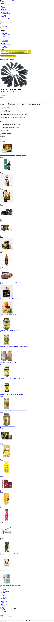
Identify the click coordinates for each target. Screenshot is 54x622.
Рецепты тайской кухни (5, 601)
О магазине (3, 595)
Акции (3, 600)
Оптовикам (3, 598)
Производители (4, 597)
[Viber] (5, 95)
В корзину (1, 97)
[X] (4, 95)
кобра (3, 133)
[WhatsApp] (6, 95)
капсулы (8, 133)
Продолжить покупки (27, 620)
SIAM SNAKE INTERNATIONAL (12, 91)
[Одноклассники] (2, 95)
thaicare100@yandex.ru (13, 0)
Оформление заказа (3, 621)
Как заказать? (4, 589)
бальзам (5, 133)
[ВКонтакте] (1, 95)
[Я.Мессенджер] (0, 95)
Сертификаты (4, 592)
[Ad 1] (15, 52)
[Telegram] (3, 95)
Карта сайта (3, 605)
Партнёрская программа (5, 596)
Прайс (3, 602)
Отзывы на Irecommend (5, 591)
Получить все (2, 614)
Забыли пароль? (4, 604)
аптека (10, 133)
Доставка (3, 590)
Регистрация (4, 603)
